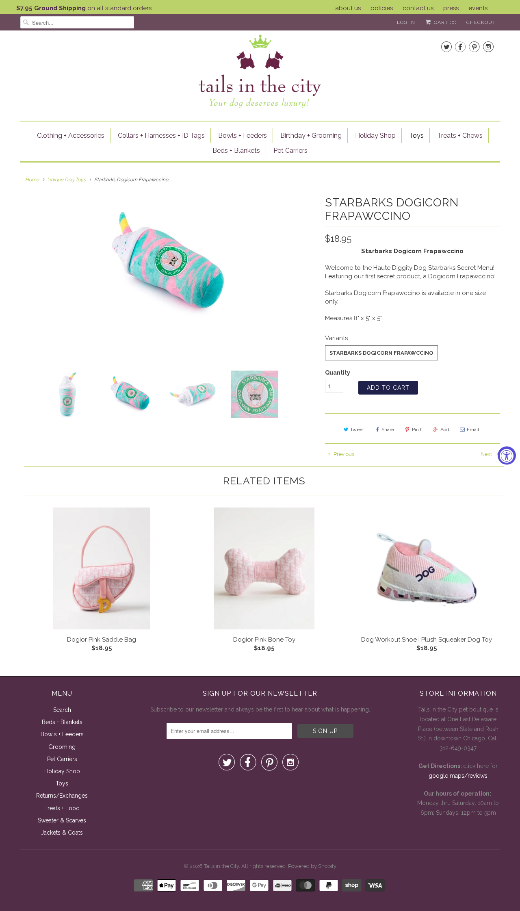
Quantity (337, 372)
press (451, 8)
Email (473, 429)
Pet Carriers (290, 150)
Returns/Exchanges (62, 795)
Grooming (62, 747)
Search (62, 710)
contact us (418, 8)
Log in (406, 22)
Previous (343, 454)
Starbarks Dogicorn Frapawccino (381, 353)
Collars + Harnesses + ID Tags (161, 135)
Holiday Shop (375, 135)
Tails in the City (221, 866)
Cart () (444, 22)
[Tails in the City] (260, 70)
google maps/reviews (458, 775)
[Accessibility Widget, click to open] (507, 456)
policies (381, 8)
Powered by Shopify (312, 866)
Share (387, 429)
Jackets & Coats (62, 832)
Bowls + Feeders (242, 135)
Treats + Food (62, 808)
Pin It (417, 429)
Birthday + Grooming (311, 135)
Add (444, 429)
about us (348, 8)
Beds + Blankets (236, 150)
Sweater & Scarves (62, 820)
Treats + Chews (460, 135)
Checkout (481, 22)
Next (487, 454)
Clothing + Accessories (70, 135)
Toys (416, 135)
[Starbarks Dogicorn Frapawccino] (168, 264)
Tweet (357, 429)
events (478, 8)
